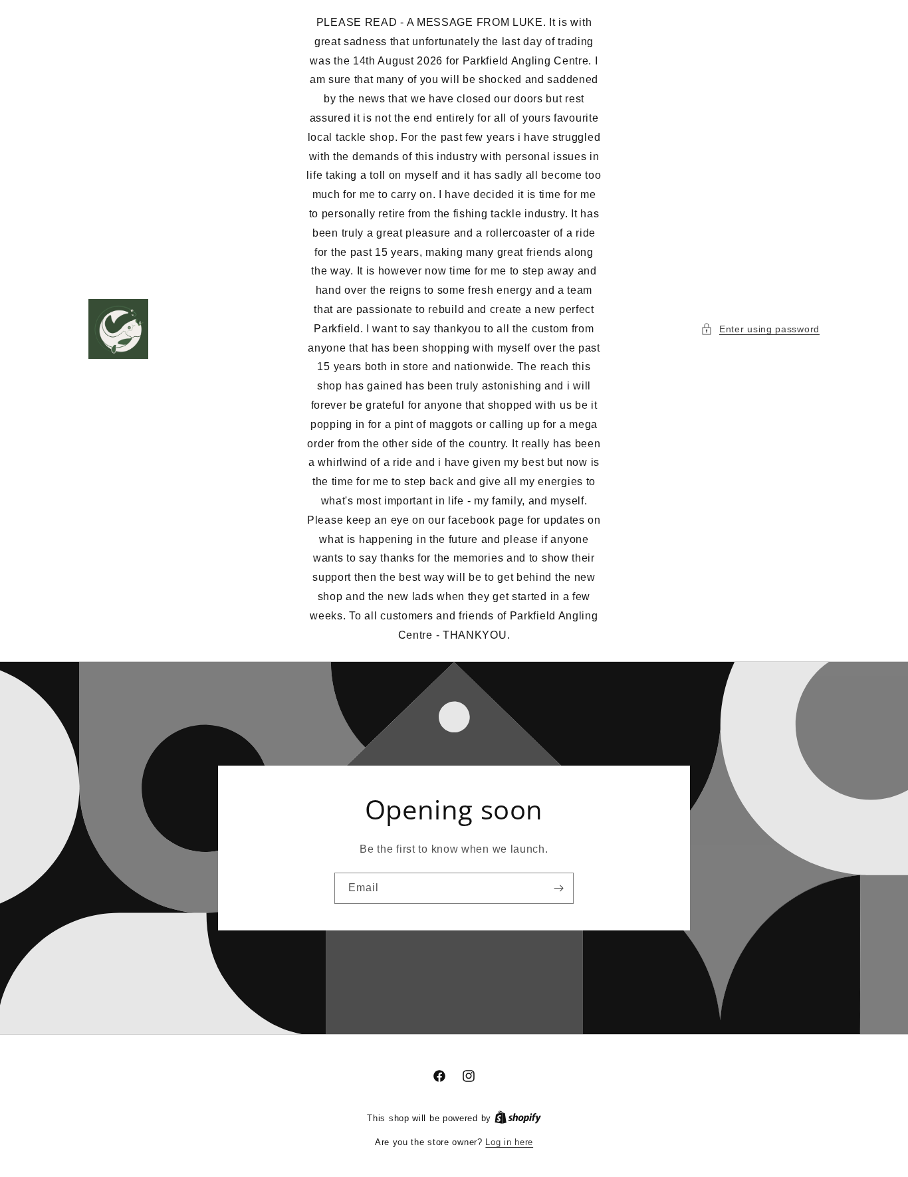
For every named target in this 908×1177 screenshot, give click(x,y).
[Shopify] (518, 1118)
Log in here (509, 1142)
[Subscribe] (558, 888)
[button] (760, 329)
